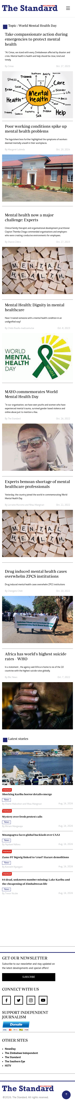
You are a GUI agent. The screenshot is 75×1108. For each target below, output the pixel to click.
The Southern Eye (15, 1061)
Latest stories (18, 739)
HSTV (8, 1065)
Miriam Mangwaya (14, 826)
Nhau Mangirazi (36, 505)
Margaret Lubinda (16, 150)
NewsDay (10, 1049)
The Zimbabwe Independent (21, 1053)
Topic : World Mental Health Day (32, 25)
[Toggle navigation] (68, 9)
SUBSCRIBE (28, 977)
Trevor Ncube (11, 893)
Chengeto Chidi (15, 591)
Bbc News (12, 677)
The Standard (14, 419)
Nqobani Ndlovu (12, 844)
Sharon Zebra (14, 242)
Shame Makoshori (13, 804)
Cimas (11, 66)
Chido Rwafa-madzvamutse (21, 328)
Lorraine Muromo (16, 505)
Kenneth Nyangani (13, 867)
